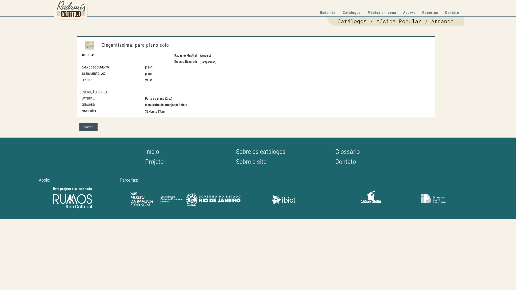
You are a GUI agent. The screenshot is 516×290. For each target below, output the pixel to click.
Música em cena (382, 12)
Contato (452, 12)
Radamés (328, 12)
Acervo (409, 12)
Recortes (430, 12)
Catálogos (352, 12)
